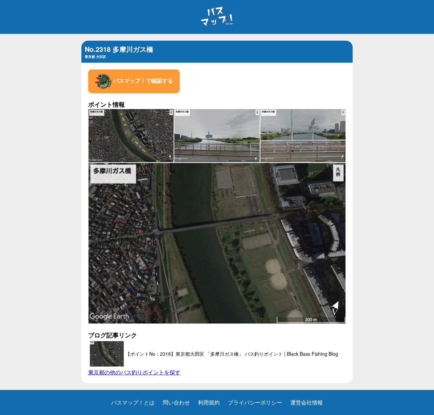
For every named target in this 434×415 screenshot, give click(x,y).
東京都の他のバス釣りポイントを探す (134, 372)
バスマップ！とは (133, 402)
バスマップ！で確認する (142, 80)
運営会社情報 (306, 402)
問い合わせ (176, 402)
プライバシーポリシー (255, 402)
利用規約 (209, 402)
